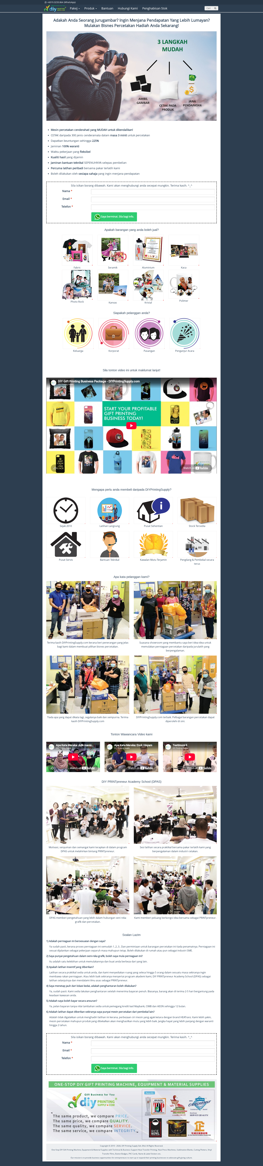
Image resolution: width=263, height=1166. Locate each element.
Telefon (67, 206)
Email (67, 199)
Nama (67, 191)
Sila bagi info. (117, 216)
